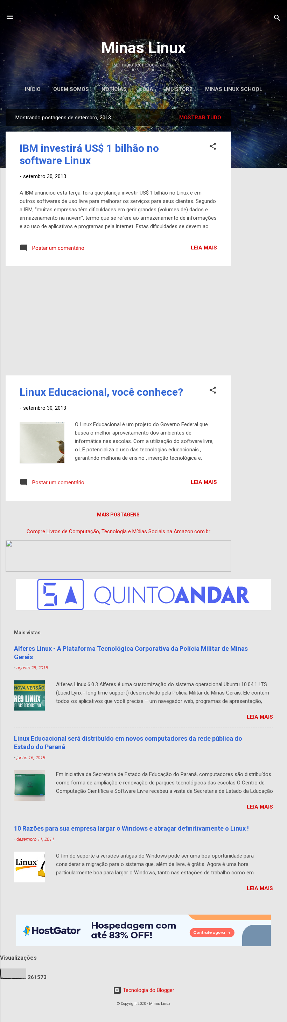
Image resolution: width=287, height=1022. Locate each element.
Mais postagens (118, 514)
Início (33, 89)
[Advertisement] (259, 214)
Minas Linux (143, 47)
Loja (146, 89)
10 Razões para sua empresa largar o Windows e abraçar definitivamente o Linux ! (131, 828)
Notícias (114, 89)
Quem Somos (71, 89)
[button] (213, 147)
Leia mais (204, 248)
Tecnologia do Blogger (147, 990)
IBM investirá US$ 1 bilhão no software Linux (89, 154)
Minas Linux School (233, 89)
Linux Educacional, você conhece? (101, 392)
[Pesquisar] (277, 19)
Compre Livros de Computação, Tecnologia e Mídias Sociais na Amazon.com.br (118, 531)
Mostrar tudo (200, 117)
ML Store (179, 89)
